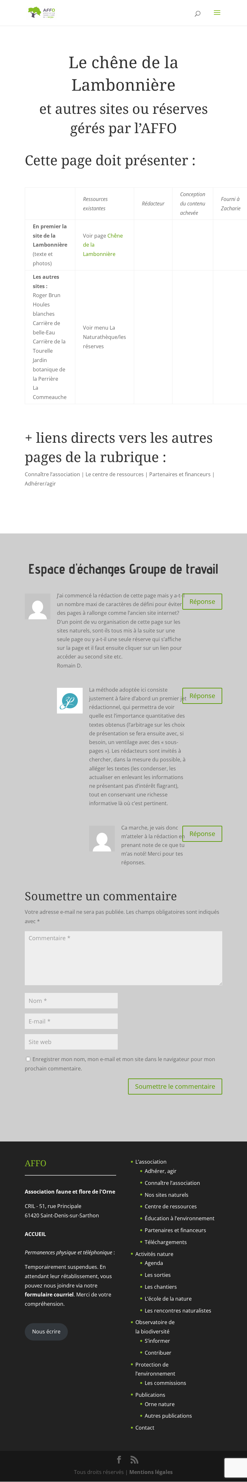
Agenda (154, 1263)
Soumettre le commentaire (175, 1086)
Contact (144, 1427)
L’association (151, 1161)
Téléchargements (166, 1242)
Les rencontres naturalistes (178, 1310)
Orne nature (160, 1404)
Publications (150, 1394)
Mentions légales (151, 1472)
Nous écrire (46, 1331)
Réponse (202, 601)
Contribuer (158, 1352)
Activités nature (154, 1254)
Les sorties (158, 1274)
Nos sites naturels (166, 1194)
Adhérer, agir (161, 1171)
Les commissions (165, 1383)
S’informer (157, 1340)
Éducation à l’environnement (180, 1218)
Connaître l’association (172, 1183)
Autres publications (168, 1415)
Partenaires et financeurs (175, 1230)
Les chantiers (161, 1286)
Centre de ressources (171, 1206)
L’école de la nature (168, 1298)
